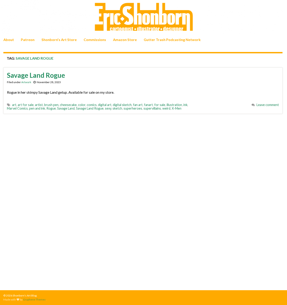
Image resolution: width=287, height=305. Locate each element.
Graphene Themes (34, 299)
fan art (138, 105)
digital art (104, 105)
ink (185, 105)
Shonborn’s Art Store (59, 39)
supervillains (152, 108)
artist (39, 105)
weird (166, 108)
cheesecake (68, 105)
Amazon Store (125, 39)
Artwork (26, 82)
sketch (117, 108)
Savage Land (66, 108)
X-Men (176, 108)
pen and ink (37, 108)
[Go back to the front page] (143, 17)
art (14, 105)
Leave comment (268, 105)
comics (92, 105)
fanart (148, 105)
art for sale (26, 105)
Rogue (51, 108)
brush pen (51, 105)
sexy (108, 108)
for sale (159, 105)
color (81, 105)
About (8, 39)
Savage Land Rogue (36, 75)
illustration (174, 105)
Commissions (95, 39)
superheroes (133, 108)
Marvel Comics (17, 108)
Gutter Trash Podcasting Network (172, 39)
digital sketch (122, 105)
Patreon (28, 39)
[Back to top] (277, 295)
